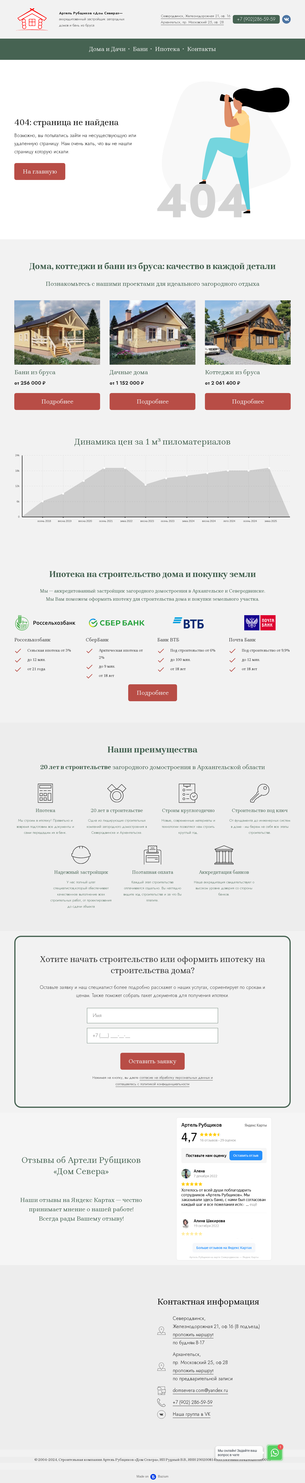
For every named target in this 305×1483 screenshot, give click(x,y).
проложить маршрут (193, 1334)
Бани (140, 49)
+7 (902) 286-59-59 (193, 1402)
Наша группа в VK (191, 1414)
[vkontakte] (286, 19)
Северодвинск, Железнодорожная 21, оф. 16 (195, 16)
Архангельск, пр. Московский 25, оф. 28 (192, 22)
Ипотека (167, 49)
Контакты (201, 49)
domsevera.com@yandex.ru (200, 1390)
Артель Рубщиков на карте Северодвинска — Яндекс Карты (224, 1257)
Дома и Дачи (107, 49)
